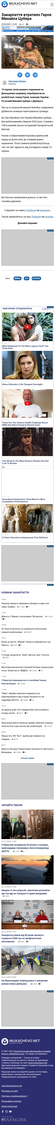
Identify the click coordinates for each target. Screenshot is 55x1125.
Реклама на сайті (9, 1091)
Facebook (31, 210)
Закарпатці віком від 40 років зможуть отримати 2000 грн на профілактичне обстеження (22, 938)
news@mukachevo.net (11, 1086)
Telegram (36, 216)
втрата (36, 278)
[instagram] (6, 1112)
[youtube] (10, 1112)
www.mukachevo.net (37, 1063)
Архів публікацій (9, 1106)
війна (17, 278)
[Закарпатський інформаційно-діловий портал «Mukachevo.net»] (19, 4)
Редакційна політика (11, 1101)
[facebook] (2, 1112)
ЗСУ (27, 278)
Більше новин (27, 758)
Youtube (49, 216)
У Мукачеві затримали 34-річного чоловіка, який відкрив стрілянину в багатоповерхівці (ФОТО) (25, 848)
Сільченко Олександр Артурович (18, 81)
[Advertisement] (28, 175)
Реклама (27, 28)
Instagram (45, 210)
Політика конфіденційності (14, 1096)
